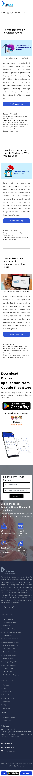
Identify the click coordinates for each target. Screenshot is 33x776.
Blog (4, 705)
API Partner (6, 701)
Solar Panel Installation (10, 655)
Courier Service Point (9, 652)
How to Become (18, 116)
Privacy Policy (7, 721)
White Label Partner (9, 698)
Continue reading (20, 104)
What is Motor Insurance (15, 357)
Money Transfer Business (11, 639)
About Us (6, 685)
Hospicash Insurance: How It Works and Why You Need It (16, 153)
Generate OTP (16, 496)
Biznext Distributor (8, 695)
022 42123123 (9, 747)
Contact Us (6, 708)
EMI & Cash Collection (9, 665)
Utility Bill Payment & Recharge (12, 632)
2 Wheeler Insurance (14, 351)
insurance (13, 239)
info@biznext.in (10, 751)
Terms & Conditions (9, 717)
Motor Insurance (21, 348)
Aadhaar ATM (7, 625)
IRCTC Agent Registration (10, 645)
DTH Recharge (7, 635)
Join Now (26, 773)
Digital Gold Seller (8, 668)
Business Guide (17, 346)
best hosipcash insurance (20, 237)
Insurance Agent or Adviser (11, 642)
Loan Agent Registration (10, 662)
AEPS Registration (8, 619)
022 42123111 (9, 743)
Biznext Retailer (7, 691)
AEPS (10, 237)
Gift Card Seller (7, 672)
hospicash (6, 239)
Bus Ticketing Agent (9, 648)
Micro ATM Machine (9, 629)
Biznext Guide (17, 233)
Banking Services (8, 658)
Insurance (10, 118)
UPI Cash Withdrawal (9, 622)
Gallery (5, 688)
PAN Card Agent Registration (11, 675)
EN (4, 773)
